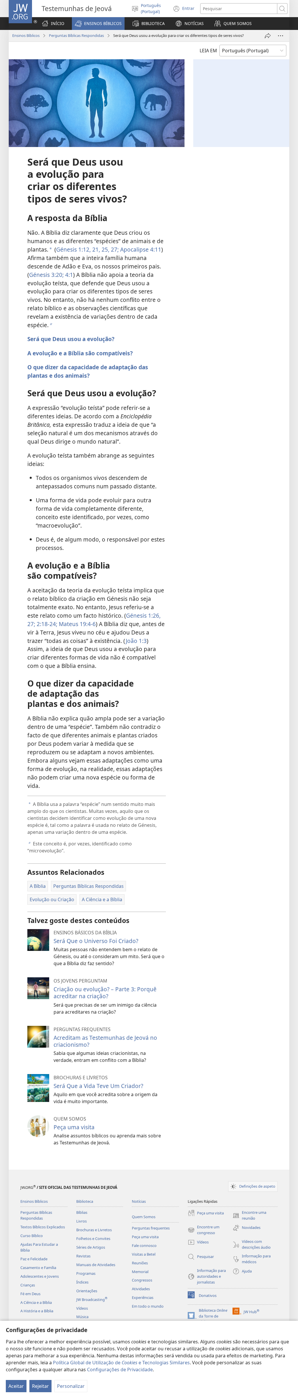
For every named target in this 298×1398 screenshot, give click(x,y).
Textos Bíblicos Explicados (42, 1226)
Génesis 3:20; (46, 275)
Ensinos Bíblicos (26, 35)
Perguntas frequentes (151, 1228)
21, (95, 249)
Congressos (142, 1280)
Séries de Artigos (90, 1247)
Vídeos (82, 1308)
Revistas (83, 1256)
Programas (85, 1273)
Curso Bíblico (31, 1235)
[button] (98, 23)
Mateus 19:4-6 (76, 624)
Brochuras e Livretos (94, 1229)
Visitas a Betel (143, 1254)
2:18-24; (46, 624)
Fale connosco (144, 1245)
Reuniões (140, 1263)
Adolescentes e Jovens (39, 1276)
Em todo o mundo (148, 1306)
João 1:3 (136, 641)
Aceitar (16, 1386)
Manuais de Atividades (95, 1264)
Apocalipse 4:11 (140, 249)
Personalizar (71, 1386)
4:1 (68, 275)
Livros (81, 1221)
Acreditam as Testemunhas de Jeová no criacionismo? (105, 1041)
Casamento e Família (38, 1267)
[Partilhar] (267, 36)
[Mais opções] (280, 36)
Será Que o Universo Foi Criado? (96, 941)
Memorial (140, 1271)
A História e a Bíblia (36, 1310)
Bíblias (81, 1212)
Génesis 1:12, (73, 249)
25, (104, 249)
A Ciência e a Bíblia (36, 1302)
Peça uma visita (74, 1127)
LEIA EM (208, 50)
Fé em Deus (30, 1293)
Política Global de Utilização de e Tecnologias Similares (121, 1362)
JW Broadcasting (91, 1299)
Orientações (86, 1290)
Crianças (27, 1285)
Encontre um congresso (203, 1230)
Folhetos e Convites (93, 1238)
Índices (82, 1282)
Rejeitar (40, 1386)
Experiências (142, 1297)
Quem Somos (143, 1216)
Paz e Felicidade (33, 1258)
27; (114, 249)
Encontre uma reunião (249, 1215)
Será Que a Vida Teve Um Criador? (98, 1086)
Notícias (139, 1201)
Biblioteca (84, 1201)
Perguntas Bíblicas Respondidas (76, 35)
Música (82, 1316)
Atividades (141, 1288)
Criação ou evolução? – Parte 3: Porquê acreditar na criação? (105, 992)
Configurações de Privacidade (120, 1369)
